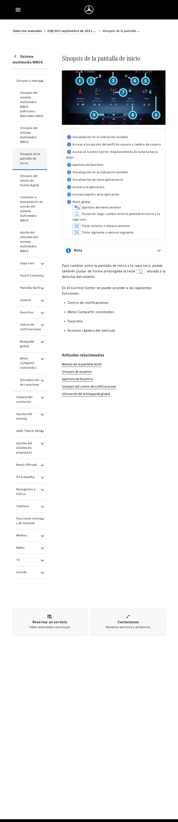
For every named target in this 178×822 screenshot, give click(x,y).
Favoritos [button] (27, 312)
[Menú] (18, 10)
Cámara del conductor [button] (24, 399)
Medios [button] (21, 535)
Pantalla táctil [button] (30, 288)
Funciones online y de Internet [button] (28, 520)
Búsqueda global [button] (27, 343)
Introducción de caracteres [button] (29, 382)
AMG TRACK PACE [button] (29, 431)
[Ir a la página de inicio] (89, 9)
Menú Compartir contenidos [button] (28, 363)
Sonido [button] (21, 572)
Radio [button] (20, 547)
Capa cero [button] (27, 263)
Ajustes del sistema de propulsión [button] (24, 448)
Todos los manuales (27, 31)
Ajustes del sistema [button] (24, 416)
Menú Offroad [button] (26, 465)
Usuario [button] (25, 300)
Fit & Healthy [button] (25, 477)
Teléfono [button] (22, 506)
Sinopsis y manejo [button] (29, 81)
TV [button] (18, 560)
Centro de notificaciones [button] (30, 326)
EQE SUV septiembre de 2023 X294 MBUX (72, 31)
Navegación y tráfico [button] (25, 491)
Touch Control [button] (30, 275)
